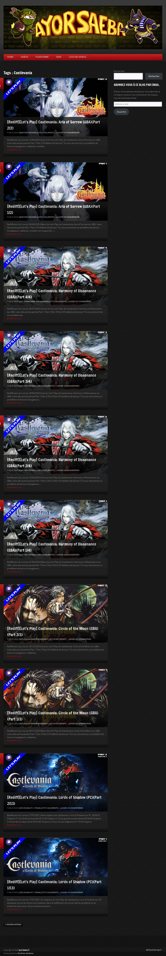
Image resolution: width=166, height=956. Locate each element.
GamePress (29, 953)
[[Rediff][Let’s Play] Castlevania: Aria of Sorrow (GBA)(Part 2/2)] (56, 107)
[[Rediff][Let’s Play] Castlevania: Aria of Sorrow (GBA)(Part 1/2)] (56, 191)
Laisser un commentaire (68, 133)
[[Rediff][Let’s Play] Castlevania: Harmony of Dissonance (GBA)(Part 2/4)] (56, 444)
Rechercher (119, 71)
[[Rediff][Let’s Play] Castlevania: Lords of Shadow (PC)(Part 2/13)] (56, 782)
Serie (58, 57)
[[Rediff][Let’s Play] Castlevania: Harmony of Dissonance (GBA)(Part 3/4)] (56, 360)
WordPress (21, 953)
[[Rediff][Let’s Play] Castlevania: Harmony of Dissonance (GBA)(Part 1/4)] (56, 529)
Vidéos (24, 57)
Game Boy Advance (27, 133)
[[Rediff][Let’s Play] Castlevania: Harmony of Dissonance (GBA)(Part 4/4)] (56, 276)
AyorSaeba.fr (24, 950)
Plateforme (42, 57)
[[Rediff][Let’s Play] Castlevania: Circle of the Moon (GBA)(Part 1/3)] (56, 698)
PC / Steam (35, 808)
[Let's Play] (42, 133)
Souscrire (121, 112)
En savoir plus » (14, 150)
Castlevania (24, 301)
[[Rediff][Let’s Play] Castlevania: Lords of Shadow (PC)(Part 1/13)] (56, 867)
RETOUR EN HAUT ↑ (154, 950)
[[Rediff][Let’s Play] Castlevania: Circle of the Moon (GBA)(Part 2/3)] (56, 613)
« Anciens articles (13, 924)
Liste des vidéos (77, 57)
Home (10, 57)
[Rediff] (51, 133)
